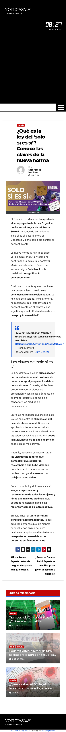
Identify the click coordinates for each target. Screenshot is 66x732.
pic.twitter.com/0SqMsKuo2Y (46, 343)
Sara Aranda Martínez (34, 171)
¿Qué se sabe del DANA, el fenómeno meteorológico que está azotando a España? (30, 688)
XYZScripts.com (48, 731)
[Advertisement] (33, 69)
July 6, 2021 (42, 351)
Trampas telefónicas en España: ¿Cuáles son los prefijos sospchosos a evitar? (31, 621)
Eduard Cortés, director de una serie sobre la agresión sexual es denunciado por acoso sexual (31, 654)
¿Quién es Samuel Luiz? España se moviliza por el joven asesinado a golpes (45, 565)
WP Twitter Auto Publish (21, 731)
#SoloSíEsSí (22, 343)
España (21, 125)
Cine (12, 647)
